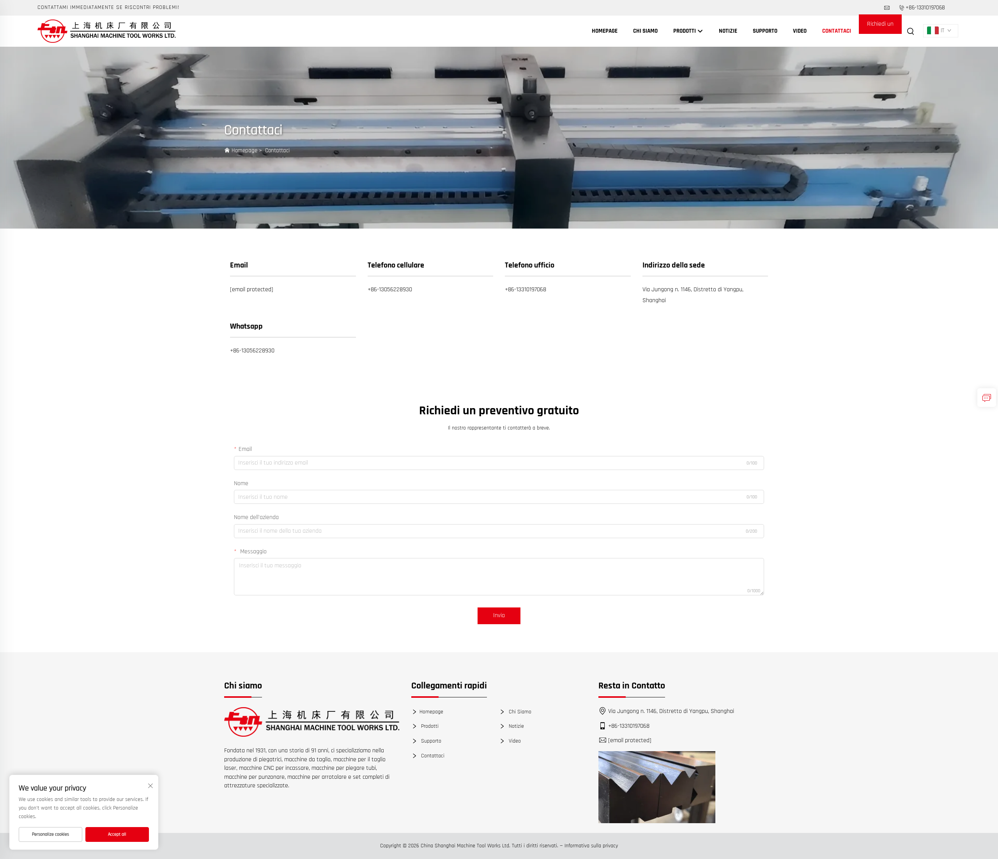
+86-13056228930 (390, 289)
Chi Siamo (645, 31)
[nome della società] (106, 31)
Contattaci (836, 31)
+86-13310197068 (925, 7)
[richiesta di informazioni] (986, 397)
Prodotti (685, 31)
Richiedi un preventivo (880, 27)
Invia (499, 615)
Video (800, 31)
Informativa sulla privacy (591, 845)
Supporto (765, 31)
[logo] (312, 722)
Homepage (605, 31)
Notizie (728, 31)
